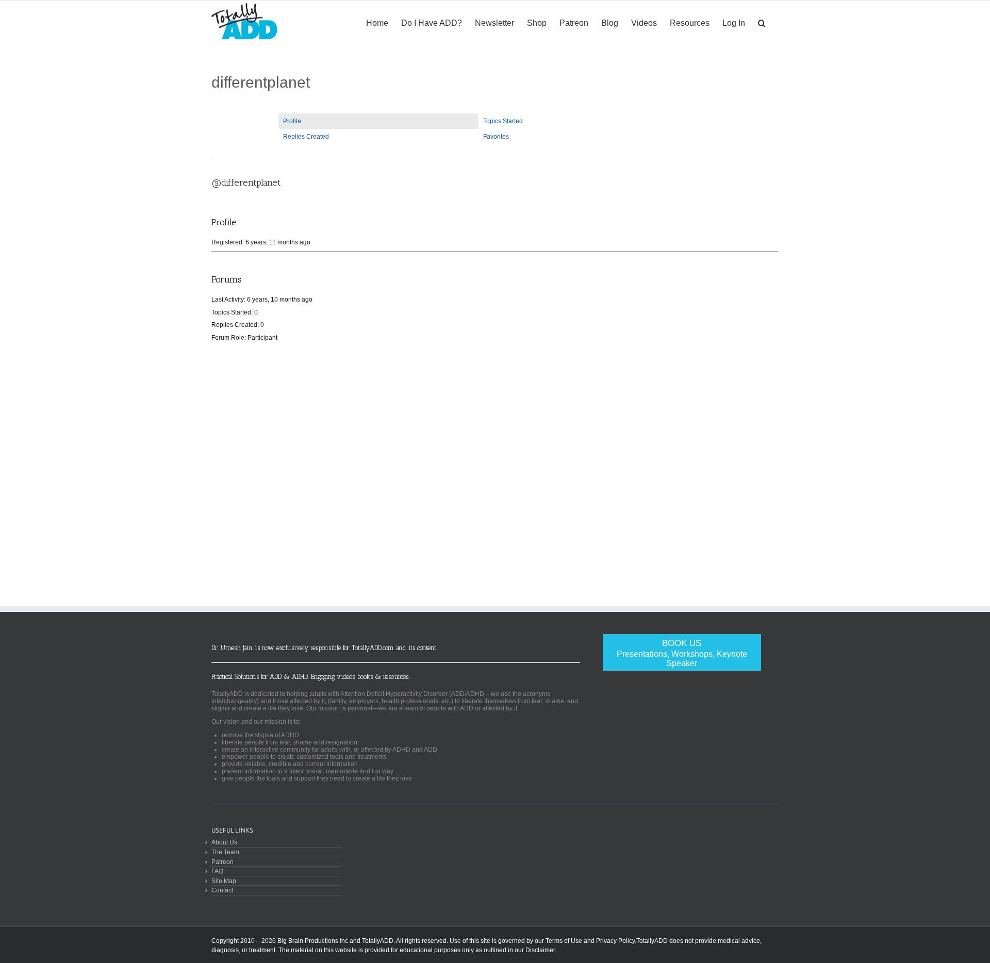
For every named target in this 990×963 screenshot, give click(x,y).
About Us (224, 842)
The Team (225, 852)
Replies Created (306, 136)
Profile (292, 121)
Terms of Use (564, 940)
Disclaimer (540, 950)
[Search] (762, 22)
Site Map (223, 880)
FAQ (217, 871)
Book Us (682, 653)
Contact (222, 890)
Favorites (496, 136)
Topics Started (503, 121)
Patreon (222, 861)
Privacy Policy (615, 940)
